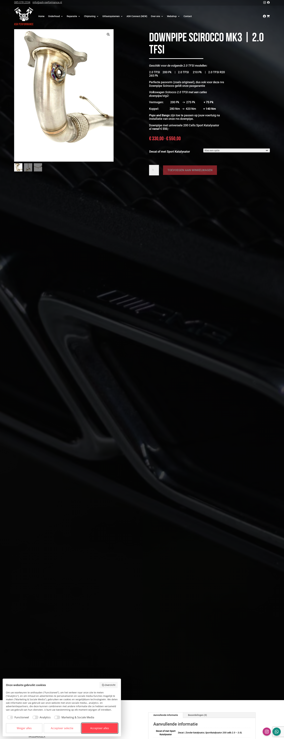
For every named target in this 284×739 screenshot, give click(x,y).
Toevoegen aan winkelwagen (190, 170)
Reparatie (72, 16)
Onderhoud (54, 16)
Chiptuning (89, 16)
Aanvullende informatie (165, 715)
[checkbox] (17, 717)
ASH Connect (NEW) (137, 16)
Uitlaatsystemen (111, 16)
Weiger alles (24, 728)
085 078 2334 (22, 2)
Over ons (155, 16)
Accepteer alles (99, 728)
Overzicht (110, 684)
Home (41, 16)
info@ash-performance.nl (47, 2)
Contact (188, 16)
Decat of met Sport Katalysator (169, 151)
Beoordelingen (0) (197, 715)
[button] (108, 34)
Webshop (172, 16)
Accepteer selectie (62, 728)
